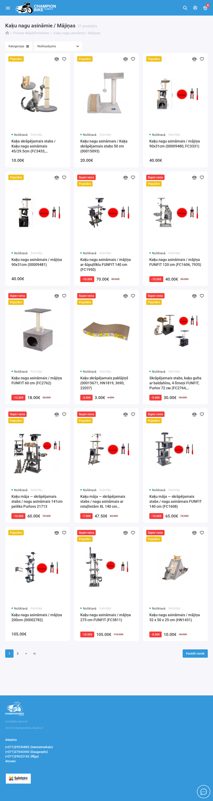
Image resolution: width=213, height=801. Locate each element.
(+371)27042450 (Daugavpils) (26, 752)
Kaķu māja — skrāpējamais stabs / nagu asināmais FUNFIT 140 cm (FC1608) (175, 501)
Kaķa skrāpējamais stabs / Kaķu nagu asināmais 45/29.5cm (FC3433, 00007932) (33, 146)
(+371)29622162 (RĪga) (22, 756)
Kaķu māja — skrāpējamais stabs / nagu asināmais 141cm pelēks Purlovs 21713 (37, 501)
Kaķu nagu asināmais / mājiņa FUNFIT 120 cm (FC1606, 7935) (175, 262)
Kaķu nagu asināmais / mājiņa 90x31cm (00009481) (36, 262)
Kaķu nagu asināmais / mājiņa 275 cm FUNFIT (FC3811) (105, 617)
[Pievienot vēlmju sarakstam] (64, 59)
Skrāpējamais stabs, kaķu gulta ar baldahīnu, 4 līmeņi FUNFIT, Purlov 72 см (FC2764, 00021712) (175, 383)
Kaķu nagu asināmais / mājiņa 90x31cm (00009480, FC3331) (174, 143)
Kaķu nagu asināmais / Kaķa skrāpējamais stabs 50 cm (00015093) (104, 146)
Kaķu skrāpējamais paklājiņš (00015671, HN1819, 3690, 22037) (104, 383)
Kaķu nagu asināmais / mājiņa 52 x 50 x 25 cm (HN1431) (174, 617)
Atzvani (10, 761)
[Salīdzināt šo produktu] (56, 59)
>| (34, 653)
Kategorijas (16, 46)
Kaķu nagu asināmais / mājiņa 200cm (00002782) (36, 617)
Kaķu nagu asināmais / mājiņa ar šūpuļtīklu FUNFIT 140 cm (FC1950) (105, 264)
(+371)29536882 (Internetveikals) (29, 747)
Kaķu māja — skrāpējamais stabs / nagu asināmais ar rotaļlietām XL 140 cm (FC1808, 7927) (102, 501)
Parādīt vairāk (195, 653)
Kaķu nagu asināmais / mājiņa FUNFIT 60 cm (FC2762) (36, 380)
